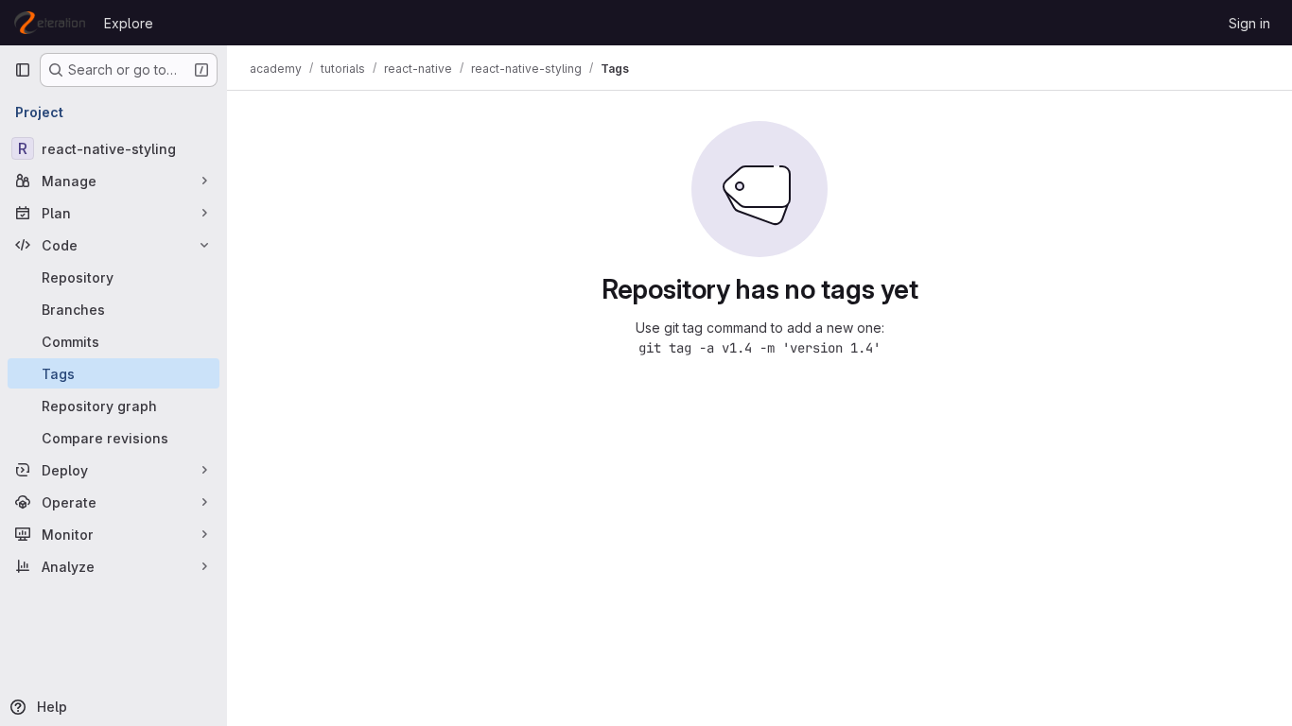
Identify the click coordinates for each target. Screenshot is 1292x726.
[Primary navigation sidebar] (23, 70)
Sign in (1249, 23)
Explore (128, 23)
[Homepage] (49, 23)
